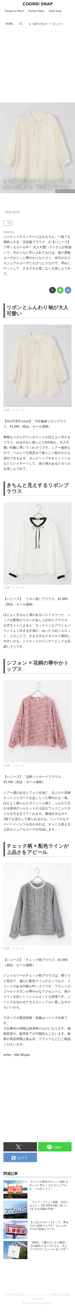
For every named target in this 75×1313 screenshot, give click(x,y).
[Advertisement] (37, 64)
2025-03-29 (12, 212)
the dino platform (42, 1303)
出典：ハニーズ (65, 191)
